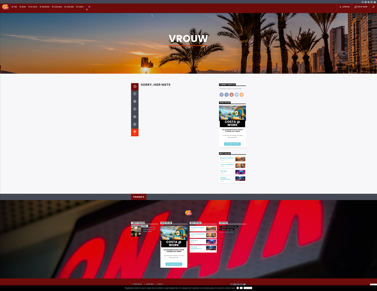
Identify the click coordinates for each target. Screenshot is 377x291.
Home (15, 7)
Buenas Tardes (227, 158)
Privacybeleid (137, 284)
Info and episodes (232, 144)
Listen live (346, 7)
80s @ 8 (223, 171)
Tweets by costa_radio (226, 232)
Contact (81, 7)
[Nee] (375, 288)
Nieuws (24, 7)
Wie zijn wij (34, 7)
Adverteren (70, 7)
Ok (237, 288)
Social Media (58, 7)
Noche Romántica (225, 178)
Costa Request (227, 164)
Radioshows (45, 7)
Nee (241, 288)
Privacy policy (248, 288)
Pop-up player (362, 7)
